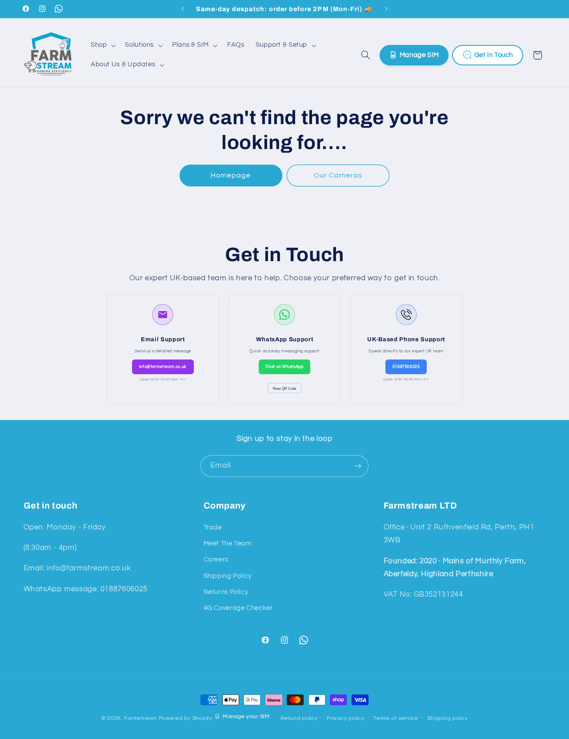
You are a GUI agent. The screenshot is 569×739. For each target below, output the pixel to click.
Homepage (231, 175)
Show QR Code (284, 388)
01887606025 (406, 366)
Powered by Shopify (185, 717)
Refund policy (299, 718)
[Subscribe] (358, 466)
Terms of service (395, 718)
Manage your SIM (246, 716)
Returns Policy (226, 592)
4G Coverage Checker (238, 608)
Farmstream (140, 717)
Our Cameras (338, 175)
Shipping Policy (228, 576)
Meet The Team (228, 543)
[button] (102, 45)
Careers (216, 559)
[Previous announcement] (182, 9)
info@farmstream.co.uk (163, 366)
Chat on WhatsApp (284, 366)
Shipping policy (447, 718)
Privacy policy (345, 718)
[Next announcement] (386, 9)
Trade (213, 527)
